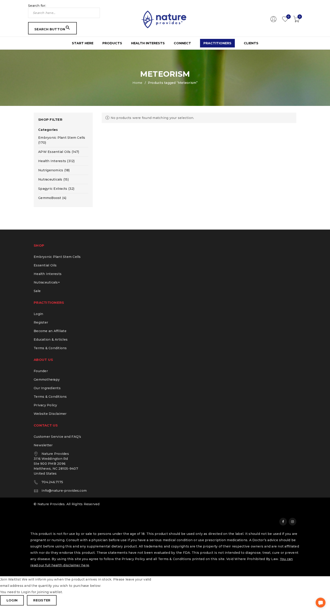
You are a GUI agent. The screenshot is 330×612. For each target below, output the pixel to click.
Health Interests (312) (56, 161)
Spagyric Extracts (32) (56, 189)
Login (38, 314)
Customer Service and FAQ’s (57, 437)
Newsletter (43, 445)
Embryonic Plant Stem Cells (57, 257)
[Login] (273, 21)
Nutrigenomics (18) (54, 170)
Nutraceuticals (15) (53, 179)
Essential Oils (45, 265)
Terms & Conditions (50, 348)
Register (41, 322)
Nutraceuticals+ (47, 282)
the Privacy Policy (130, 559)
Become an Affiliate (50, 331)
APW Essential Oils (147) (58, 152)
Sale (37, 291)
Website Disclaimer (50, 414)
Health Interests (48, 274)
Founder (41, 371)
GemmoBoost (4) (52, 198)
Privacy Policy (45, 405)
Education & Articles (51, 339)
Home (137, 83)
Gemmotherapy (47, 379)
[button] (321, 603)
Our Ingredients (47, 388)
